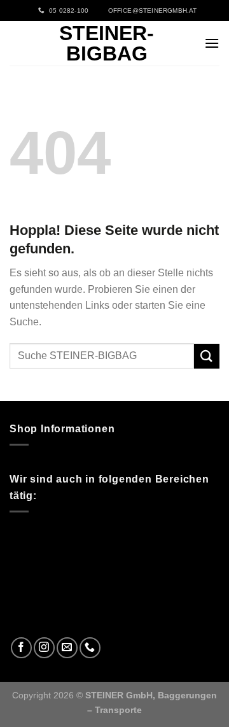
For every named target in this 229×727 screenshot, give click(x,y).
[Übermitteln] (206, 356)
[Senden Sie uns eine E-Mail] (67, 647)
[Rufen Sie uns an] (90, 647)
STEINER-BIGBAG (106, 43)
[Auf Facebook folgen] (21, 647)
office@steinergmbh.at (150, 10)
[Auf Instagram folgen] (44, 647)
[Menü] (211, 43)
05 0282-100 (66, 10)
